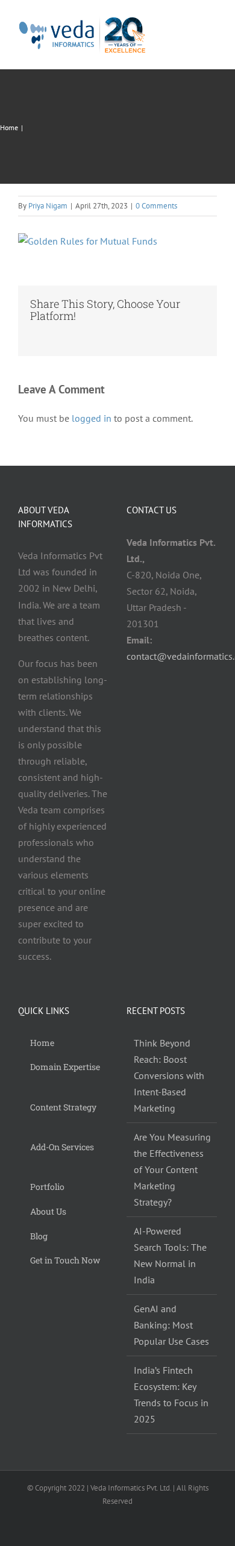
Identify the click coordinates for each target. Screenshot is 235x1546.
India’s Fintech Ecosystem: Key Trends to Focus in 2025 (171, 1394)
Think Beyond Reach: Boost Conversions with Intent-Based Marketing (169, 1075)
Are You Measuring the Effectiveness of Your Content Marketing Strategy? (172, 1169)
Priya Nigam (47, 206)
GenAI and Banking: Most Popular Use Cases (171, 1325)
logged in (91, 418)
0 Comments (156, 206)
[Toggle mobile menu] (212, 35)
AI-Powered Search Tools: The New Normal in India (170, 1255)
